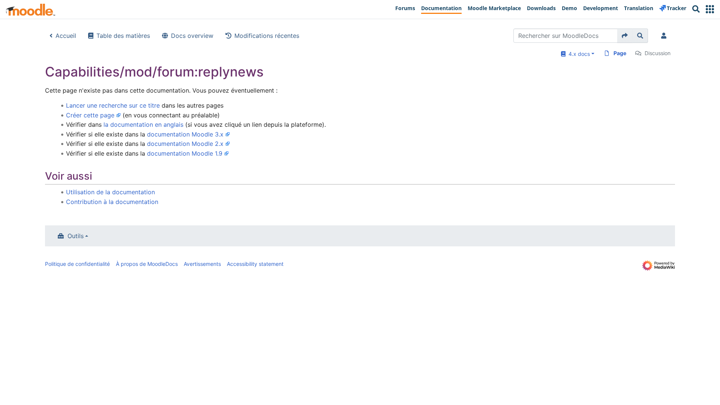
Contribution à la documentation (112, 202)
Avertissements (202, 264)
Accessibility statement (255, 264)
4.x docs (578, 54)
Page (620, 53)
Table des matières (123, 35)
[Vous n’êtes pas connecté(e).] (665, 35)
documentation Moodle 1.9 (184, 153)
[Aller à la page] (625, 35)
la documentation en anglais (143, 124)
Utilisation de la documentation (110, 192)
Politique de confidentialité (77, 264)
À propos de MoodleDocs (147, 264)
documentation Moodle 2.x (185, 143)
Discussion (657, 53)
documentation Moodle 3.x (185, 134)
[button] (710, 9)
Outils (76, 236)
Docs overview (192, 35)
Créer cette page (90, 115)
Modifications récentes (266, 35)
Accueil (66, 35)
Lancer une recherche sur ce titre (113, 105)
